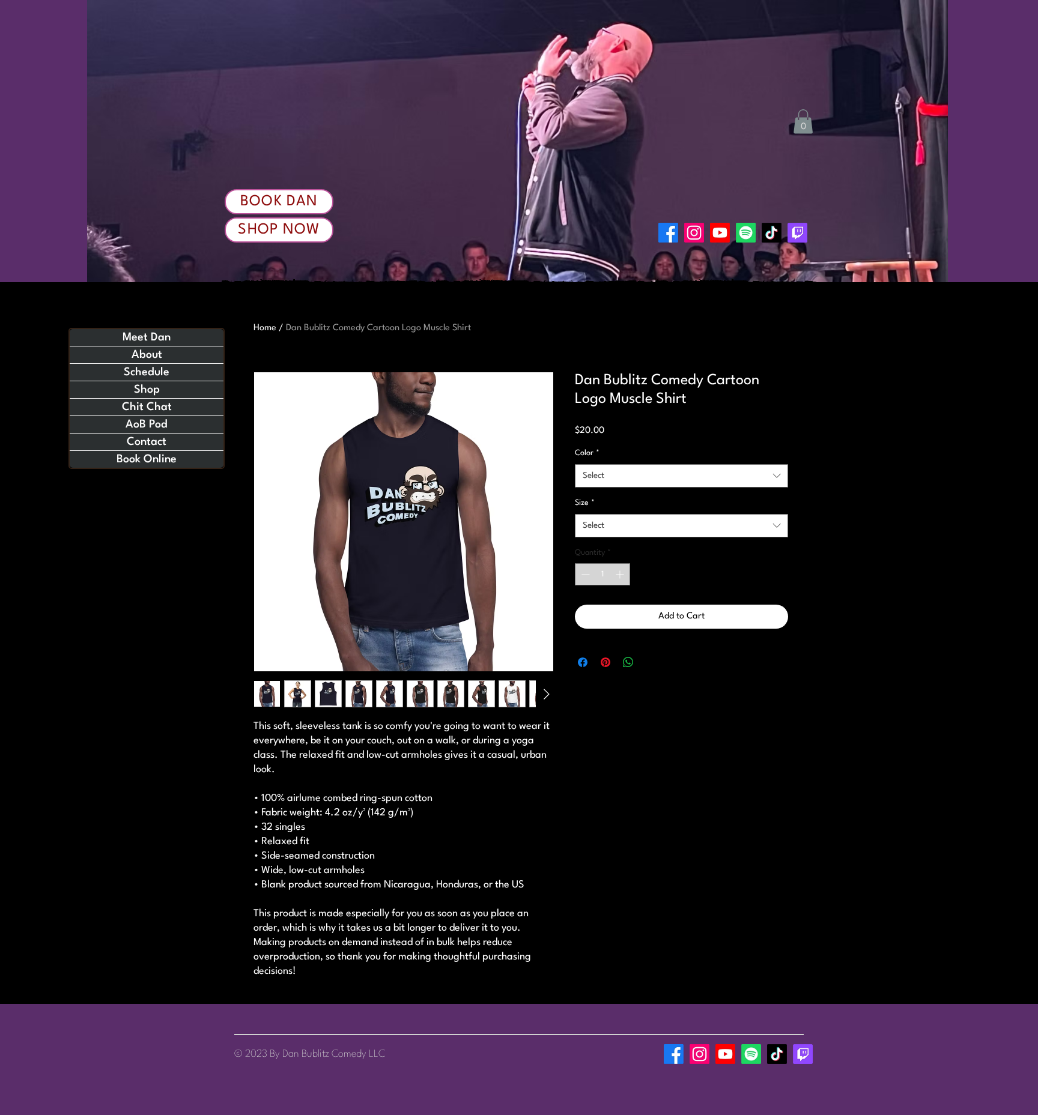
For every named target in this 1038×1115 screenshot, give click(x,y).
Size (585, 503)
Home (264, 328)
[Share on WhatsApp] (628, 662)
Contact (146, 442)
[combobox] (681, 476)
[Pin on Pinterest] (605, 662)
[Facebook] (668, 233)
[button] (803, 121)
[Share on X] (651, 662)
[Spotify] (746, 233)
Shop (147, 389)
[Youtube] (720, 233)
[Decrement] (584, 574)
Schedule (146, 372)
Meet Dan (147, 337)
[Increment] (620, 574)
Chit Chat (147, 407)
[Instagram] (694, 233)
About (147, 354)
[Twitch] (797, 233)
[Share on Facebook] (582, 662)
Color (587, 453)
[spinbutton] (602, 574)
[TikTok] (772, 233)
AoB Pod (147, 424)
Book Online (147, 459)
